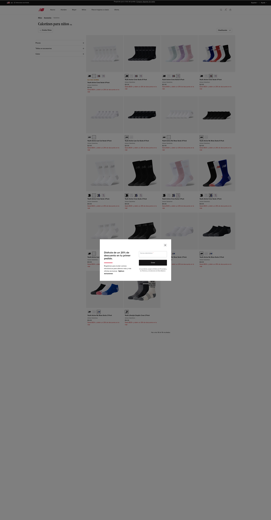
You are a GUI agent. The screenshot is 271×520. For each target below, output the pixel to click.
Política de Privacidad (159, 269)
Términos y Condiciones (149, 271)
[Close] (165, 245)
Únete (153, 263)
